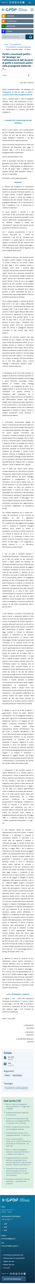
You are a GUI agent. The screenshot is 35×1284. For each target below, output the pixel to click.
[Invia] (29, 36)
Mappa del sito (8, 1264)
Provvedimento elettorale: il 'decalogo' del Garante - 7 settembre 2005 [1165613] (18, 1181)
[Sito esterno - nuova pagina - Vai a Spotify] (24, 1273)
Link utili (6, 1268)
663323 (10, 1059)
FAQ (5, 1227)
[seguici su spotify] (23, 2)
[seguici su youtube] (16, 2)
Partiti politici (17, 1075)
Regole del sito (8, 1261)
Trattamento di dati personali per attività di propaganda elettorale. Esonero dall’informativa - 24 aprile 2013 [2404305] (17, 1171)
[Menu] (32, 9)
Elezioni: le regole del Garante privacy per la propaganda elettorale (18, 1128)
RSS (5, 1230)
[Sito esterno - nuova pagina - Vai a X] (22, 1273)
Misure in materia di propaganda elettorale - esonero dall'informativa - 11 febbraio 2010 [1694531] (18, 1151)
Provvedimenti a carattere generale (18, 47)
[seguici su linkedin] (10, 2)
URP (5, 1224)
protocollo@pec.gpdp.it (10, 1246)
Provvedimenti (15, 44)
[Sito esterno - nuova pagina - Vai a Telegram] (19, 1273)
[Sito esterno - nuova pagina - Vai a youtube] (16, 1273)
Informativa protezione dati (13, 1255)
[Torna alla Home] (14, 9)
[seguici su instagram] (13, 2)
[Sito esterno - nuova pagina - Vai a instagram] (14, 1273)
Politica (7, 1075)
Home (6, 44)
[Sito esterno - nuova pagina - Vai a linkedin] (11, 1273)
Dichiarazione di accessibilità (14, 1258)
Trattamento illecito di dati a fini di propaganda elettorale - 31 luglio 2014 (18, 1134)
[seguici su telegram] (18, 2)
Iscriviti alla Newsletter (12, 1279)
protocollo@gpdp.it (8, 1238)
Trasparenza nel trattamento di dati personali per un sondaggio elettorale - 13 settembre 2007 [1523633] (18, 1120)
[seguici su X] (21, 2)
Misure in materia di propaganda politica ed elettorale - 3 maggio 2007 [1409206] (18, 1106)
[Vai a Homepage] (15, 1201)
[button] (28, 75)
